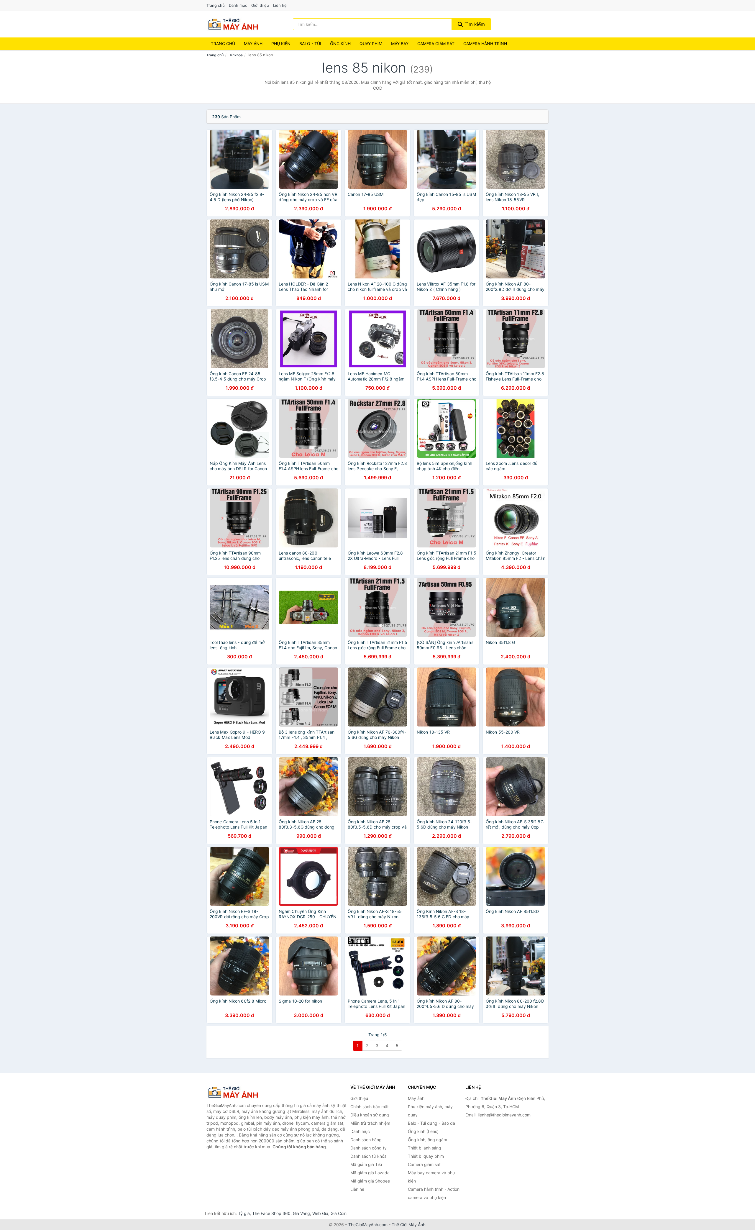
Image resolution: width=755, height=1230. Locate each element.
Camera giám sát (435, 43)
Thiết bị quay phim (426, 1156)
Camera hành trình (485, 43)
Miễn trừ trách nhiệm (370, 1123)
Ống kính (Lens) (423, 1131)
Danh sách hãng (366, 1139)
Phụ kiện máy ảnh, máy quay (430, 1110)
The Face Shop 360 (271, 1213)
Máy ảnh (253, 43)
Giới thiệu (260, 5)
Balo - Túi (310, 43)
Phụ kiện (280, 43)
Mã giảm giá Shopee (370, 1180)
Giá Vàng (301, 1213)
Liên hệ (280, 5)
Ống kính (340, 43)
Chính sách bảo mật (369, 1106)
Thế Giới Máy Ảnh (408, 1224)
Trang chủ (215, 5)
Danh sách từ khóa (368, 1156)
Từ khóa (236, 55)
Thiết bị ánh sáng (424, 1147)
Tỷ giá (244, 1213)
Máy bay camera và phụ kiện (431, 1176)
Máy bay (399, 43)
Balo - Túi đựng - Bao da (431, 1123)
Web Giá (320, 1213)
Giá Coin (339, 1213)
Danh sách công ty (368, 1147)
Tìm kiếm (474, 24)
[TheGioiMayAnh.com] (233, 24)
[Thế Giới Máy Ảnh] (235, 1092)
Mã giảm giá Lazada (370, 1172)
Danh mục (238, 5)
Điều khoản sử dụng (369, 1114)
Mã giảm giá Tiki (366, 1164)
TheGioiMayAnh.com (368, 1224)
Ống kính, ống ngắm (427, 1139)
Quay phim (371, 43)
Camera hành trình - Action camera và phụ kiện (433, 1193)
